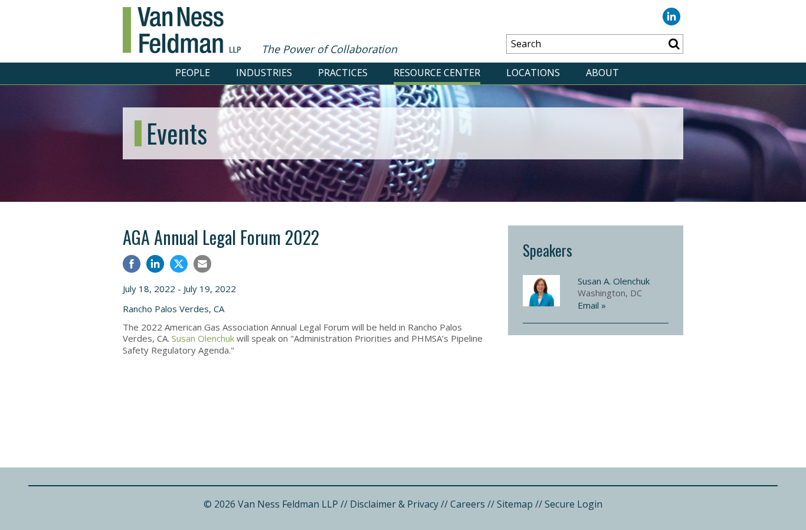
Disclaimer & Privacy (394, 504)
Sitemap (515, 504)
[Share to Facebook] (131, 265)
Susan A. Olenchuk (614, 281)
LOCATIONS (533, 72)
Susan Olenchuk (203, 338)
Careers (467, 504)
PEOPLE (192, 72)
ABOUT (602, 72)
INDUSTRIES (264, 72)
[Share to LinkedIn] (155, 265)
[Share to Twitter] (179, 264)
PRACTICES (343, 72)
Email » (592, 305)
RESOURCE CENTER (437, 72)
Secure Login (573, 504)
